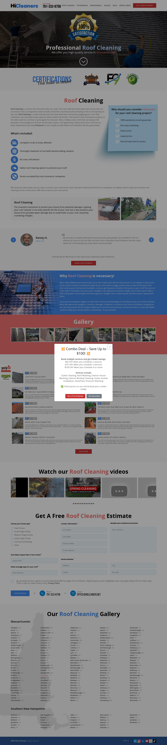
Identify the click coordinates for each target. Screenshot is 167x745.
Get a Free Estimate (75, 396)
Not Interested (94, 396)
